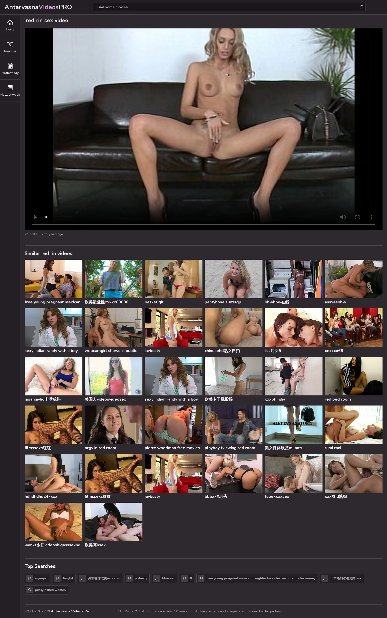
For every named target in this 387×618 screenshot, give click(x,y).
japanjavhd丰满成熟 (43, 399)
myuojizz (41, 578)
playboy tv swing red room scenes (230, 448)
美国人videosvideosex (105, 399)
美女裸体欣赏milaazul (285, 448)
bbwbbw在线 (277, 302)
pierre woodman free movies (172, 448)
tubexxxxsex (277, 496)
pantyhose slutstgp (223, 302)
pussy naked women (50, 590)
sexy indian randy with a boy (51, 350)
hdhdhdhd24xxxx (41, 496)
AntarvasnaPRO (38, 7)
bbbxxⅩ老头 (216, 496)
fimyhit (68, 578)
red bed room (338, 399)
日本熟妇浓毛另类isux (345, 578)
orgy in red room (100, 448)
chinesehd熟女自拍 (222, 350)
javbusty (152, 350)
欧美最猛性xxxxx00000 (106, 302)
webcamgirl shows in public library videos (111, 351)
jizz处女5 (273, 350)
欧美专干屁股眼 (219, 399)
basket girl (155, 302)
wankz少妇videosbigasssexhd (52, 545)
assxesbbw (335, 302)
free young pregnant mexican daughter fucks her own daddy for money (53, 302)
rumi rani (333, 448)
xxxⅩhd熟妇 (336, 496)
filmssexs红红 (38, 448)
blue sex (168, 578)
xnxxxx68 (334, 350)
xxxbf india (275, 399)
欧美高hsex (95, 545)
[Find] (361, 7)
